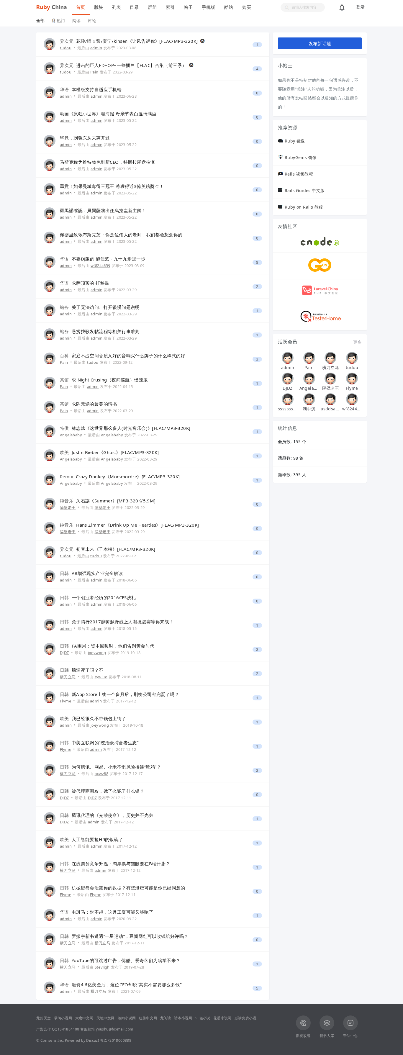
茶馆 (64, 380)
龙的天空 (43, 1017)
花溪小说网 (222, 1017)
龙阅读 (165, 1017)
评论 (92, 20)
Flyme (65, 701)
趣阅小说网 (127, 1017)
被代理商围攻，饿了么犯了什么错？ (108, 791)
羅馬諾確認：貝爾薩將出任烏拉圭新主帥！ (103, 210)
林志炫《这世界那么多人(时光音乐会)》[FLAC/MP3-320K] (131, 428)
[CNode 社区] (320, 244)
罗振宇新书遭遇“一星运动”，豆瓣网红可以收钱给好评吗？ (130, 936)
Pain (64, 362)
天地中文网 (105, 1017)
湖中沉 (309, 409)
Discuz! (92, 1040)
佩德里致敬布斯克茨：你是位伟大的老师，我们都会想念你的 (121, 234)
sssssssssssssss (287, 409)
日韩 (64, 573)
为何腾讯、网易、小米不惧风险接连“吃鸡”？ (116, 767)
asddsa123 (330, 409)
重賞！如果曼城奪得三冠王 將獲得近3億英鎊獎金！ (112, 186)
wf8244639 (352, 409)
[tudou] (352, 358)
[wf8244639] (352, 399)
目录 (134, 7)
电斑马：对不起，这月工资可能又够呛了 (112, 912)
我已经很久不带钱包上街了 (99, 718)
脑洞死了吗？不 (88, 670)
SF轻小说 (202, 1017)
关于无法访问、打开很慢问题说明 (106, 307)
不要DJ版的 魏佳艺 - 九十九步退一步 (108, 259)
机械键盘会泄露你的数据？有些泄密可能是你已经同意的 (128, 888)
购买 (246, 7)
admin (66, 96)
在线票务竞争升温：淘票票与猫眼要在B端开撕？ (121, 863)
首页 (80, 7)
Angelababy (71, 435)
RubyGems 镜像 (301, 157)
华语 (64, 89)
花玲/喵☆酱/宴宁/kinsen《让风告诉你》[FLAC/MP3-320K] (137, 41)
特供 (64, 428)
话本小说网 (183, 1017)
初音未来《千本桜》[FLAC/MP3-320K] (115, 549)
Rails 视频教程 (299, 174)
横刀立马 (68, 676)
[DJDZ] (287, 378)
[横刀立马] (330, 358)
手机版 (208, 7)
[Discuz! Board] (54, 6)
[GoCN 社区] (320, 271)
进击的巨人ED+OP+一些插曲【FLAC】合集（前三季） (131, 65)
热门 (61, 20)
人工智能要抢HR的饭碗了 (97, 839)
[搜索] (285, 7)
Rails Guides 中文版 (305, 190)
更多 (357, 342)
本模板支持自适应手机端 (97, 89)
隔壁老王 (68, 507)
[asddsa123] (330, 399)
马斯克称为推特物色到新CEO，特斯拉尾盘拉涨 (107, 162)
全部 (40, 20)
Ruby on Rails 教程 (304, 207)
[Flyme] (352, 378)
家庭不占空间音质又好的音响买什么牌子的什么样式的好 (128, 355)
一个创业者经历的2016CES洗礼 (104, 597)
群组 (152, 7)
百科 (64, 355)
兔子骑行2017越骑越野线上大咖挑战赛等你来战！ (123, 622)
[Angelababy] (309, 378)
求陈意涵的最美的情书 (94, 404)
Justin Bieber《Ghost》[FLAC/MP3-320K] (115, 452)
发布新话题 (320, 43)
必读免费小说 (245, 1017)
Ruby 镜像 (295, 141)
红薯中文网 (148, 1017)
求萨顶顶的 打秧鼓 (90, 283)
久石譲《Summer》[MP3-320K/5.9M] (115, 501)
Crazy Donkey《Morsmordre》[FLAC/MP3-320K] (128, 476)
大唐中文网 (84, 1017)
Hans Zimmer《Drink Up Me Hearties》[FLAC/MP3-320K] (137, 525)
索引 (170, 7)
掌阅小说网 (63, 1017)
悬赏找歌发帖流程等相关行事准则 (106, 331)
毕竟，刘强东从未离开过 (85, 138)
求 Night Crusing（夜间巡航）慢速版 (110, 380)
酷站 (228, 7)
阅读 (76, 20)
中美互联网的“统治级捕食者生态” (105, 743)
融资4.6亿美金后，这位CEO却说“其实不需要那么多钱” (126, 984)
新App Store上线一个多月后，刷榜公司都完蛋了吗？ (125, 694)
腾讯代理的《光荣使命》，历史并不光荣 (112, 815)
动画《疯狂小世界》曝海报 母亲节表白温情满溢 (108, 114)
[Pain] (309, 358)
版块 (98, 7)
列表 (116, 7)
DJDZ (64, 652)
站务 (64, 307)
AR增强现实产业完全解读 (97, 573)
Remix (66, 476)
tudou (65, 47)
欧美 (64, 452)
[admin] (287, 358)
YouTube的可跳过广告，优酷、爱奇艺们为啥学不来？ (126, 960)
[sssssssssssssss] (287, 399)
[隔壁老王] (330, 378)
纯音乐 (66, 501)
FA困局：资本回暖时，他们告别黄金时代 (113, 646)
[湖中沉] (309, 399)
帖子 (188, 7)
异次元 (66, 41)
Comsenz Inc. (52, 1040)
